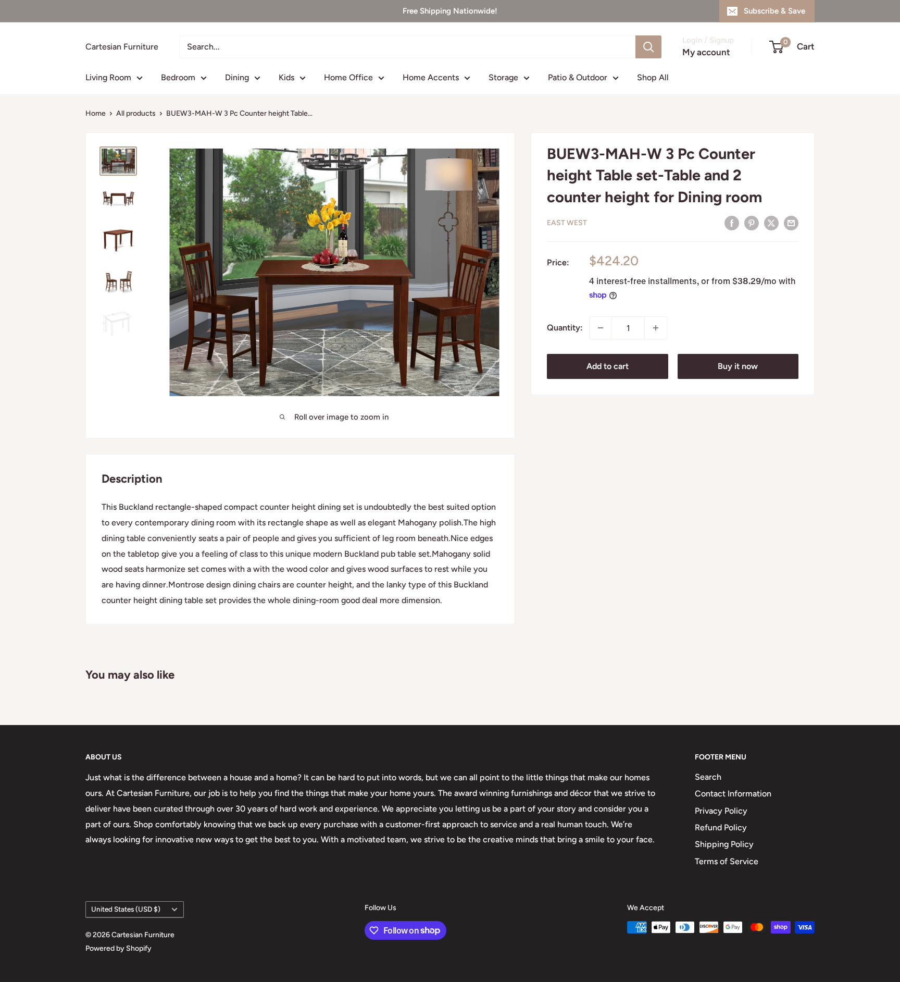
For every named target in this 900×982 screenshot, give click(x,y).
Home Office (348, 77)
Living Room (108, 77)
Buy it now (738, 366)
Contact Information (733, 794)
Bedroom (178, 77)
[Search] (648, 46)
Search (708, 777)
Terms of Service (726, 861)
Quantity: (565, 328)
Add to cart (607, 366)
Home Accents (431, 77)
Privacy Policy (721, 811)
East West (567, 222)
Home (95, 113)
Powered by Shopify (118, 948)
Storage (503, 77)
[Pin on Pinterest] (751, 222)
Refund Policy (721, 827)
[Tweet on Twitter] (771, 222)
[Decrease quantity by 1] (600, 328)
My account (706, 52)
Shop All (653, 77)
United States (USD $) (125, 909)
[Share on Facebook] (731, 222)
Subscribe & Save (774, 11)
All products (136, 113)
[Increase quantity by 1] (656, 328)
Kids (286, 77)
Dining (237, 77)
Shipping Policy (724, 844)
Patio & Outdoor (577, 77)
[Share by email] (791, 222)
